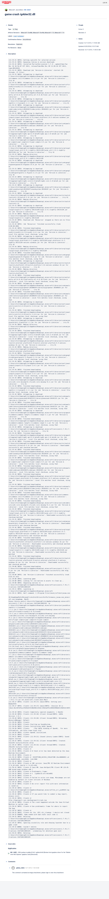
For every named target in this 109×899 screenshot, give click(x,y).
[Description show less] (6, 54)
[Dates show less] (77, 39)
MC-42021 (27, 10)
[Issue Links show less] (6, 844)
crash (15, 36)
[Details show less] (6, 25)
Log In (105, 3)
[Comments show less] (6, 861)
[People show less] (77, 25)
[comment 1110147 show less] (9, 868)
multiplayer (20, 36)
